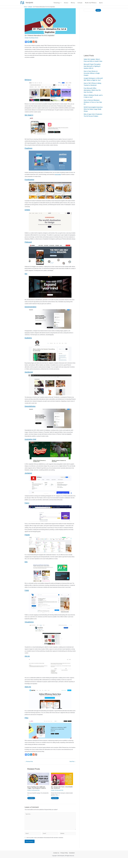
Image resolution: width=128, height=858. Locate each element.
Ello (26, 562)
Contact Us (56, 853)
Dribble (27, 210)
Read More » (31, 798)
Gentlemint (29, 372)
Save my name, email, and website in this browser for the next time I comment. (44, 837)
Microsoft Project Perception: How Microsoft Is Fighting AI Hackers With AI (92, 66)
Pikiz (26, 718)
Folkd (27, 590)
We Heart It (29, 115)
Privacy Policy (64, 853)
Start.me (28, 687)
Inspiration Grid (30, 439)
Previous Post (29, 761)
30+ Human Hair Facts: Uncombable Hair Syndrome (62, 787)
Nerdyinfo (29, 3)
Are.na (27, 656)
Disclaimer (72, 853)
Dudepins (28, 338)
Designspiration (30, 307)
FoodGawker (29, 180)
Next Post (73, 761)
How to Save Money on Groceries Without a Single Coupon (92, 73)
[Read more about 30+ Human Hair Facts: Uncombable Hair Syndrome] (62, 778)
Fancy (27, 503)
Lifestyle (27, 37)
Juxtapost (28, 473)
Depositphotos (30, 406)
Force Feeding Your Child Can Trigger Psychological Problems (36, 787)
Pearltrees (28, 148)
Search (98, 10)
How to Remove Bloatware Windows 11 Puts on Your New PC (93, 102)
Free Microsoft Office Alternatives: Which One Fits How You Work (92, 90)
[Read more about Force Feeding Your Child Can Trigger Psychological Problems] (38, 778)
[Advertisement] (50, 68)
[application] (60, 2)
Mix (26, 274)
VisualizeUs (29, 622)
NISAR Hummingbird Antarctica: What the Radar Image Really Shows (93, 109)
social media (58, 174)
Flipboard (28, 242)
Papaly (27, 535)
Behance (28, 80)
